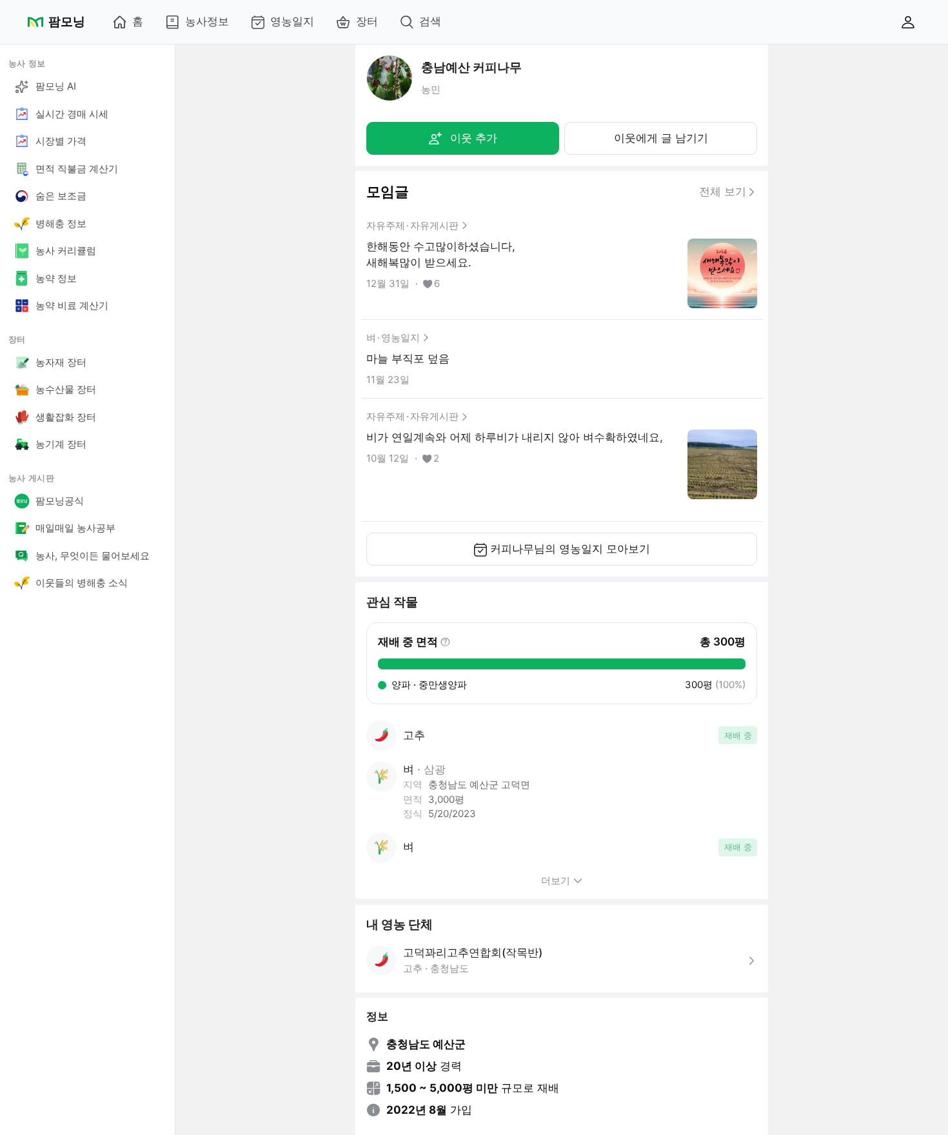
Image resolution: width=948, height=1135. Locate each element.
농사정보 (207, 21)
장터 (367, 21)
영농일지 (292, 21)
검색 (430, 21)
